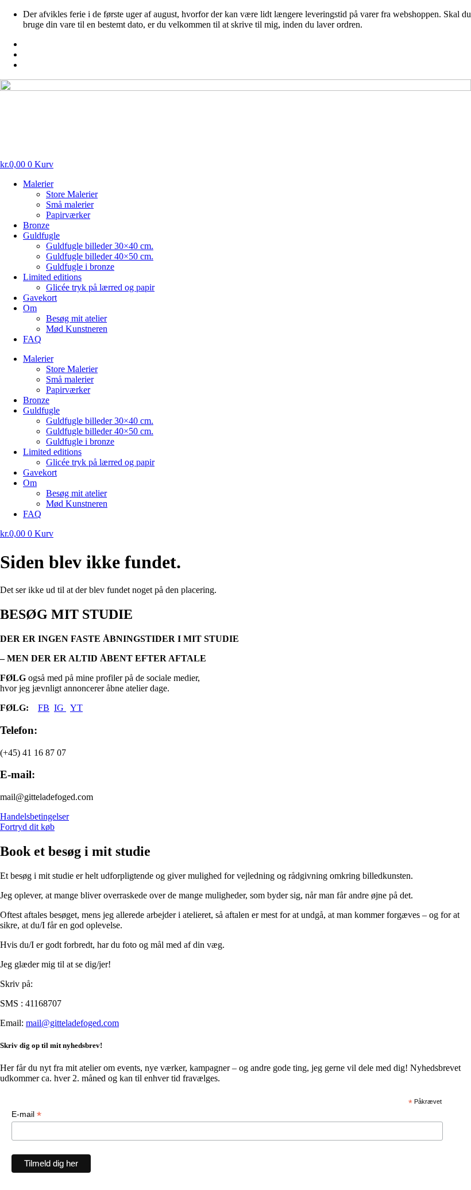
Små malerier (70, 204)
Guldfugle (41, 235)
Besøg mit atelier (76, 318)
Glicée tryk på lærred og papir (100, 287)
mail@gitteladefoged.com (72, 1023)
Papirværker (68, 215)
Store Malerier (72, 194)
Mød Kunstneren (76, 329)
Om (30, 308)
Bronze (36, 225)
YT (76, 708)
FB (43, 708)
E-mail (26, 1114)
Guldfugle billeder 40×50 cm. (99, 256)
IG (60, 708)
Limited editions (52, 277)
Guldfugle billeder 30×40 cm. (99, 246)
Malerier (38, 184)
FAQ (32, 339)
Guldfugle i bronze (80, 266)
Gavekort (40, 298)
